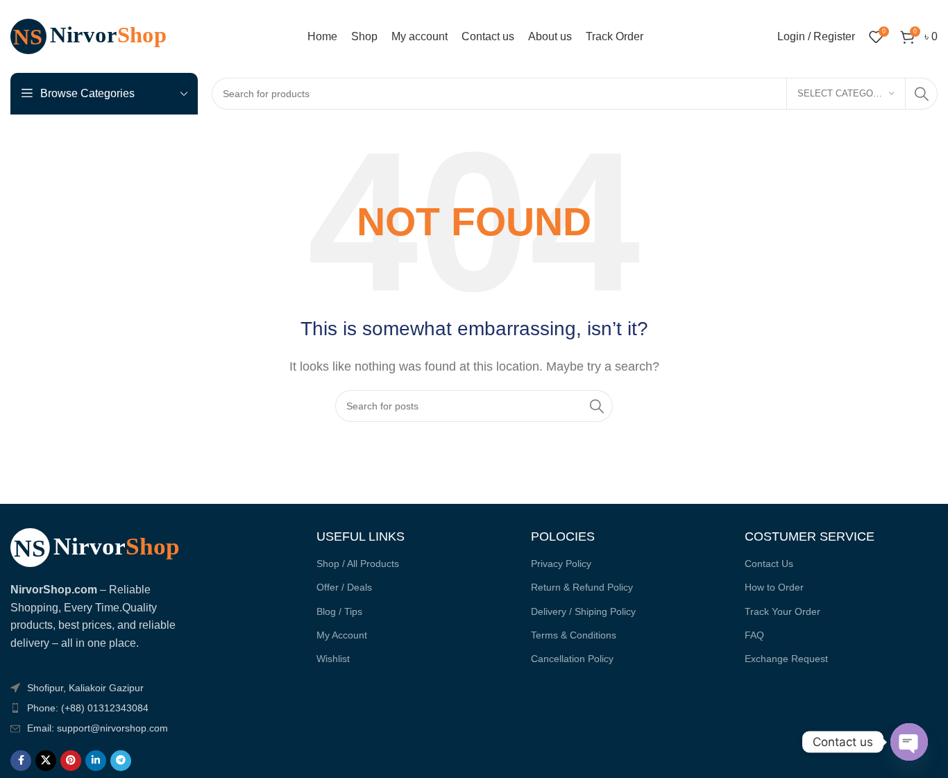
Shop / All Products (357, 563)
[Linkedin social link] (95, 760)
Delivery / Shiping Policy (583, 611)
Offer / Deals (344, 587)
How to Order (774, 587)
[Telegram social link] (120, 760)
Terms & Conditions (573, 635)
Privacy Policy (561, 563)
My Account (341, 635)
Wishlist (333, 658)
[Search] (922, 94)
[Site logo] (97, 36)
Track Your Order (782, 611)
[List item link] (105, 708)
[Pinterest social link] (70, 760)
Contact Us (769, 563)
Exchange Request (786, 658)
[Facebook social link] (20, 760)
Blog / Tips (339, 611)
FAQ (754, 635)
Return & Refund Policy (582, 587)
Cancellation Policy (572, 658)
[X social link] (45, 760)
